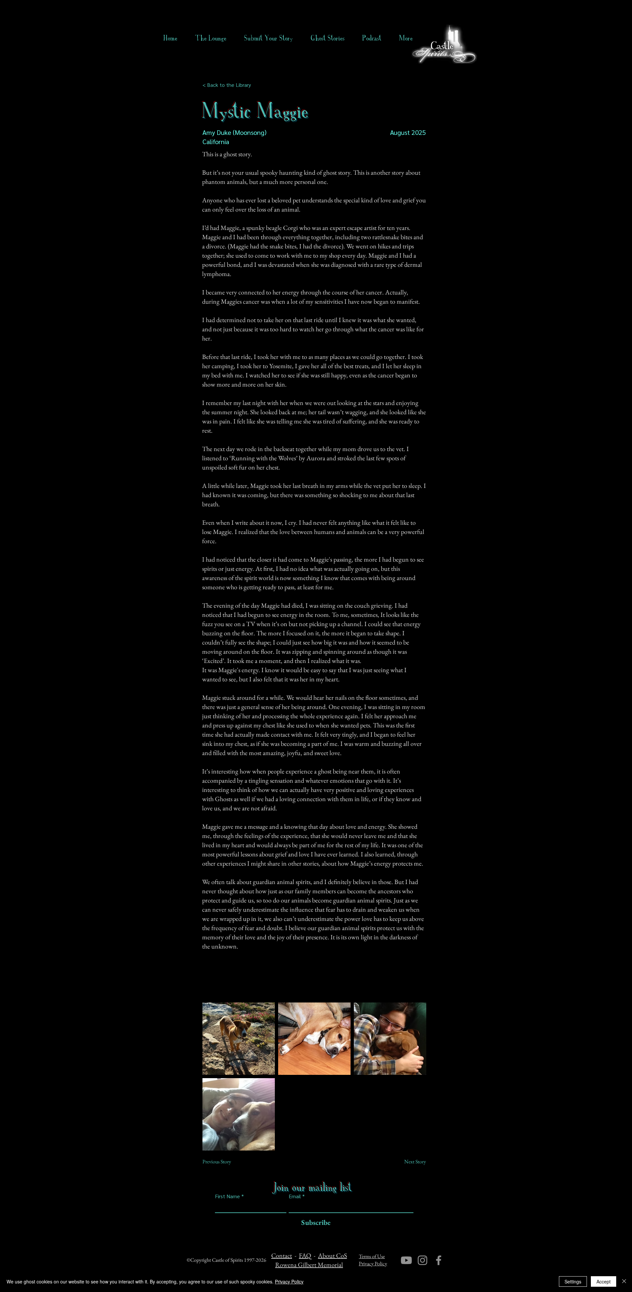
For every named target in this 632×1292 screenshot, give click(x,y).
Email (295, 1196)
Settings (573, 1281)
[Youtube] (406, 1260)
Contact (281, 1255)
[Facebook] (438, 1260)
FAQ (305, 1255)
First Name (227, 1196)
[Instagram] (422, 1260)
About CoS (332, 1255)
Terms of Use (372, 1256)
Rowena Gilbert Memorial (309, 1264)
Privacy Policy (373, 1263)
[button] (328, 38)
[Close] (624, 1281)
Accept (603, 1281)
